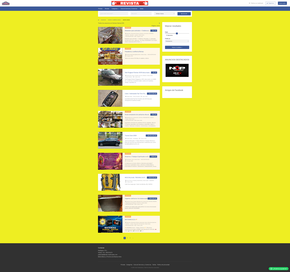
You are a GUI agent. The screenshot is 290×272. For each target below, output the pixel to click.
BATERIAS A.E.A (130, 219)
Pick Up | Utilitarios (143, 75)
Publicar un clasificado (257, 3)
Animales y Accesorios (144, 33)
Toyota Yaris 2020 (131, 135)
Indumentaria (139, 180)
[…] (140, 42)
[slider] (177, 33)
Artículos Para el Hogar (131, 201)
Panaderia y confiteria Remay (134, 51)
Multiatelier (151, 180)
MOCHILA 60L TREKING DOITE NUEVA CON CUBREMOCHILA (146, 177)
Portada (100, 8)
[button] (278, 268)
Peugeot (136, 75)
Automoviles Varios (131, 75)
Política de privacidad (163, 264)
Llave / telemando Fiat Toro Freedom (137, 93)
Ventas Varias (141, 35)
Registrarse (271, 3)
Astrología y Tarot (130, 159)
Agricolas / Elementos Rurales (133, 33)
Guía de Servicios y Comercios (129, 8)
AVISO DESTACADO (129, 36)
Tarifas (141, 8)
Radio (166, 32)
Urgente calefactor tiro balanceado (136, 198)
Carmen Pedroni (128, 77)
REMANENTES (146, 117)
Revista (107, 8)
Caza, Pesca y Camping (132, 180)
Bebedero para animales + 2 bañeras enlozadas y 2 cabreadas (144, 30)
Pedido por (167, 38)
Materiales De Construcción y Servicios (135, 117)
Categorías (115, 8)
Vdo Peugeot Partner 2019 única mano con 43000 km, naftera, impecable (148, 72)
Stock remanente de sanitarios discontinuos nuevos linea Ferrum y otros (148, 114)
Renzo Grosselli (136, 96)
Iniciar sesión (282, 3)
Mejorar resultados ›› (177, 47)
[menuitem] (256, 3)
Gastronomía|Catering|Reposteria (133, 54)
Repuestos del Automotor (139, 223)
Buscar (184, 13)
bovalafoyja (135, 138)
